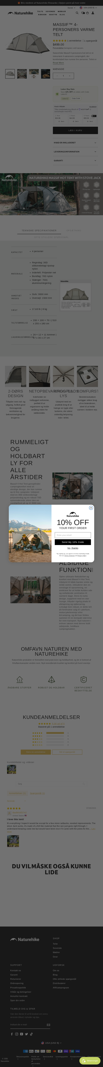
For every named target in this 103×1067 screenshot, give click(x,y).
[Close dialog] (91, 508)
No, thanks (72, 548)
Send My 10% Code (73, 542)
